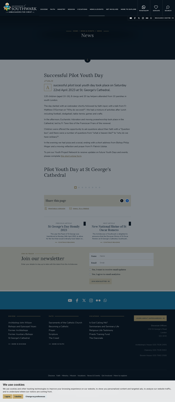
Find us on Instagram (142, 18)
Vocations (82, 9)
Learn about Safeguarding (149, 318)
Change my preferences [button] (35, 396)
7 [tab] (96, 187)
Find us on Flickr (146, 18)
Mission (71, 9)
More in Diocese (19, 344)
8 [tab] (99, 187)
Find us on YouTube (130, 18)
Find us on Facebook (134, 18)
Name (94, 256)
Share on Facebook (127, 201)
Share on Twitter (122, 201)
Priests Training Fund (99, 334)
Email (94, 263)
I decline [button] (18, 396)
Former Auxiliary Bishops (20, 334)
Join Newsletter (99, 281)
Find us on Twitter (138, 18)
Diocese (44, 9)
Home (75, 31)
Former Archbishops (18, 330)
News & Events (97, 9)
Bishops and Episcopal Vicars (22, 326)
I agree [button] (7, 396)
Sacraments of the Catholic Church (65, 322)
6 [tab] (92, 187)
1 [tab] (75, 187)
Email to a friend (81, 209)
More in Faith (58, 344)
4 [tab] (86, 187)
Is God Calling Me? (98, 322)
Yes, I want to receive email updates (109, 269)
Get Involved (112, 9)
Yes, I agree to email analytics (106, 274)
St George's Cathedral (19, 338)
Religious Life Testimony (101, 330)
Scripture (53, 334)
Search (168, 11)
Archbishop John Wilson (20, 322)
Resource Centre (163, 18)
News (99, 31)
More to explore (128, 9)
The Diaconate (96, 338)
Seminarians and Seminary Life (104, 326)
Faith (52, 9)
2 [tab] (79, 187)
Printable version (56, 209)
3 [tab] (82, 187)
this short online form (71, 156)
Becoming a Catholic (58, 326)
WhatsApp (144, 11)
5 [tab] (89, 187)
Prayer (52, 330)
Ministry (61, 9)
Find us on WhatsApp (151, 18)
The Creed (54, 338)
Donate (156, 11)
